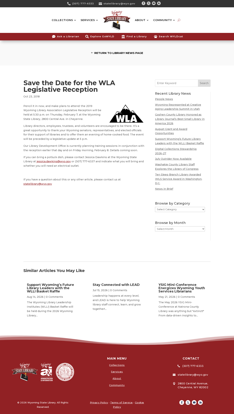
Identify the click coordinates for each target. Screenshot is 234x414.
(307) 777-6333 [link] (83, 3)
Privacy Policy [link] (99, 402)
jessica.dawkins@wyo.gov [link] (54, 161)
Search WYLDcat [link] (171, 36)
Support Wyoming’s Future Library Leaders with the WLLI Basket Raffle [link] (50, 288)
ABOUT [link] (140, 20)
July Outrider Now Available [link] (173, 158)
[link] (70, 3)
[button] (143, 3)
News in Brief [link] (164, 188)
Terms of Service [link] (121, 402)
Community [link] (117, 385)
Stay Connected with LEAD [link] (116, 285)
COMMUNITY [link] (162, 20)
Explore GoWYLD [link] (102, 36)
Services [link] (117, 371)
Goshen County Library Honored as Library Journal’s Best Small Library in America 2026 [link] (180, 119)
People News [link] (164, 99)
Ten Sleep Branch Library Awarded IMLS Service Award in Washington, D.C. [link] (178, 179)
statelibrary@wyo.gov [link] (119, 3)
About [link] (117, 378)
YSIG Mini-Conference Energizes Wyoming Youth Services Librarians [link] (181, 288)
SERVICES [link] (88, 20)
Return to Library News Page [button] (118, 53)
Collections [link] (117, 365)
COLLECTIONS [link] (62, 20)
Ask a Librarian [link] (68, 36)
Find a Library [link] (137, 36)
